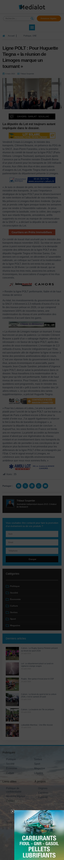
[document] (32, 430)
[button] (12, 811)
